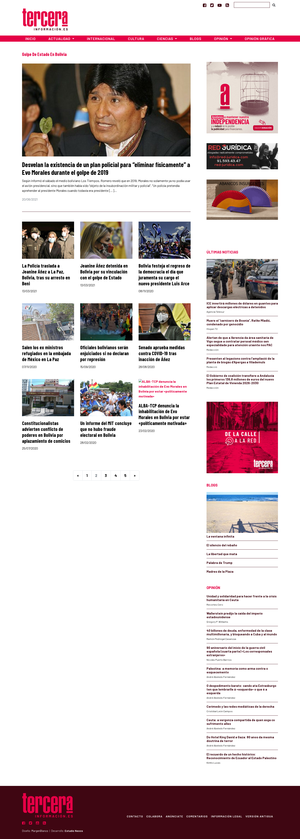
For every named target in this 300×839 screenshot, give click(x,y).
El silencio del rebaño (222, 545)
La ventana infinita (220, 536)
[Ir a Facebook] (204, 5)
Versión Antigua (259, 816)
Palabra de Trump (219, 563)
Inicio (30, 39)
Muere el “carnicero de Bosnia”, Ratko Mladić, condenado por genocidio (239, 322)
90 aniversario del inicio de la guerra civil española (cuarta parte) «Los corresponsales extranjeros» (239, 651)
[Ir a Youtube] (220, 5)
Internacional (101, 39)
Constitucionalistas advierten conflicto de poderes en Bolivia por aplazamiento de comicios (46, 432)
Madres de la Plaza (220, 571)
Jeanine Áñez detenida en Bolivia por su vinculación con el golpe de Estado (104, 271)
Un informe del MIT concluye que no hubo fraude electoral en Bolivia (106, 429)
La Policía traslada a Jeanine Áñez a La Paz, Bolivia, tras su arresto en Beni (46, 274)
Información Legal (226, 816)
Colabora (154, 816)
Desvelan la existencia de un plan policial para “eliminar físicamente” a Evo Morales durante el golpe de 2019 (106, 168)
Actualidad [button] (59, 39)
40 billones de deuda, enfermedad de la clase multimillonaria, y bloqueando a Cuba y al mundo (242, 632)
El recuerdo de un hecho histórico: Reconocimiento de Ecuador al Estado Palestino (242, 756)
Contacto (135, 816)
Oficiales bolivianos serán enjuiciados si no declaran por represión (104, 353)
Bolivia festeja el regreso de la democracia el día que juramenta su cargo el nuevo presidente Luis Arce (164, 274)
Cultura (136, 39)
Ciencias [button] (165, 39)
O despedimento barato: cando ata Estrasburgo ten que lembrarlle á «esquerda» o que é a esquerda (241, 689)
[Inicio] (45, 19)
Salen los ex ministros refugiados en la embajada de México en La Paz (46, 353)
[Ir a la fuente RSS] (227, 5)
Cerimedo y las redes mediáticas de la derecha (240, 706)
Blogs (195, 39)
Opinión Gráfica (260, 39)
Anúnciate (174, 816)
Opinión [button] (221, 39)
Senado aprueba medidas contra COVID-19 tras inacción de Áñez (162, 353)
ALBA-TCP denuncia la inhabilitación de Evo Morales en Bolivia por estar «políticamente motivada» (164, 414)
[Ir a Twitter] (212, 5)
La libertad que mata (222, 554)
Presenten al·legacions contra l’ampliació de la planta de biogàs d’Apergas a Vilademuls (240, 360)
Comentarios (197, 816)
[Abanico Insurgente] (242, 207)
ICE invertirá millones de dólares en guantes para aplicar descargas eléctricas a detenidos (242, 305)
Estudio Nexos (74, 830)
